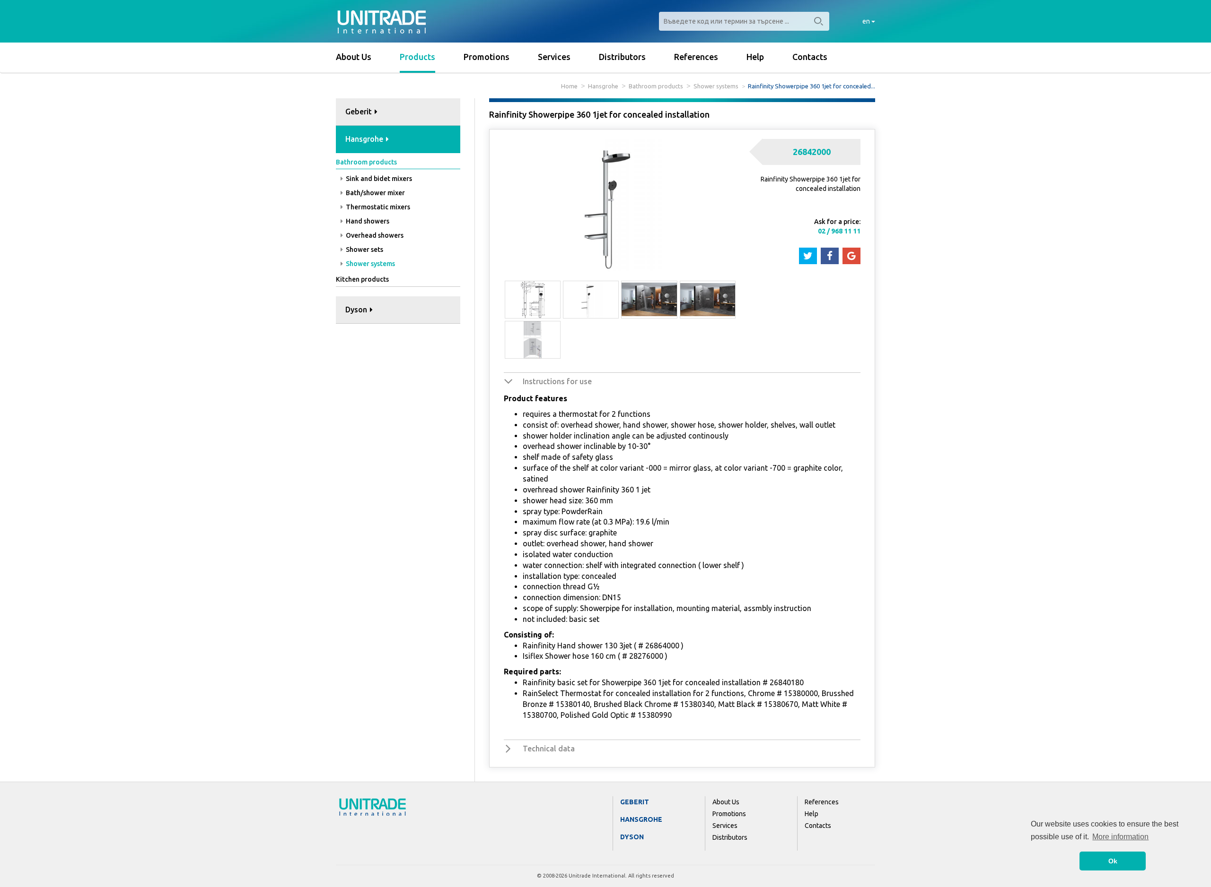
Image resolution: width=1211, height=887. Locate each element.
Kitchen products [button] (362, 279)
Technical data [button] (549, 748)
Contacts (809, 56)
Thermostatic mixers (377, 207)
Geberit (634, 802)
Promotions (486, 56)
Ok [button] (1112, 861)
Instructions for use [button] (557, 381)
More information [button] (1120, 837)
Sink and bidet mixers (378, 178)
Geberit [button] (359, 111)
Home (569, 86)
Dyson (632, 837)
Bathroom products (656, 86)
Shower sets (363, 249)
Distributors (622, 56)
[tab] (398, 112)
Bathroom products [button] (366, 162)
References (696, 56)
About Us (353, 56)
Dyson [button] (357, 309)
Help (755, 56)
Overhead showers (374, 235)
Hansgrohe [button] (365, 139)
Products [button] (417, 56)
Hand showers (366, 221)
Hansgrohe (603, 86)
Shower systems (715, 86)
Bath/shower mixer (374, 193)
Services (554, 56)
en (866, 21)
